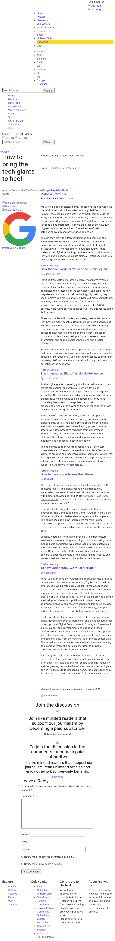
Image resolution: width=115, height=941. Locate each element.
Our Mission (43, 897)
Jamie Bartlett (50, 273)
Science (41, 58)
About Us (42, 933)
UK (38, 73)
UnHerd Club (44, 38)
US (38, 76)
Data (28, 190)
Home (40, 13)
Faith (40, 62)
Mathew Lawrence (54, 194)
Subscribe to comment (57, 734)
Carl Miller (48, 479)
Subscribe (42, 41)
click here (73, 918)
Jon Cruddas (50, 378)
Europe (41, 80)
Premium (42, 83)
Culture (41, 55)
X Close (4, 151)
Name (25, 834)
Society (41, 69)
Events (41, 31)
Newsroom (43, 20)
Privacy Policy (45, 908)
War (39, 65)
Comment (27, 795)
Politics (41, 51)
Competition (19, 190)
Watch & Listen (45, 27)
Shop (40, 34)
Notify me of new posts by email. (43, 863)
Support (41, 929)
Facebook (36, 190)
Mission (41, 16)
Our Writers (43, 23)
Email (25, 841)
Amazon (7, 190)
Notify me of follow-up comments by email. (49, 856)
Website (25, 849)
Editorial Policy (45, 936)
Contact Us (43, 926)
